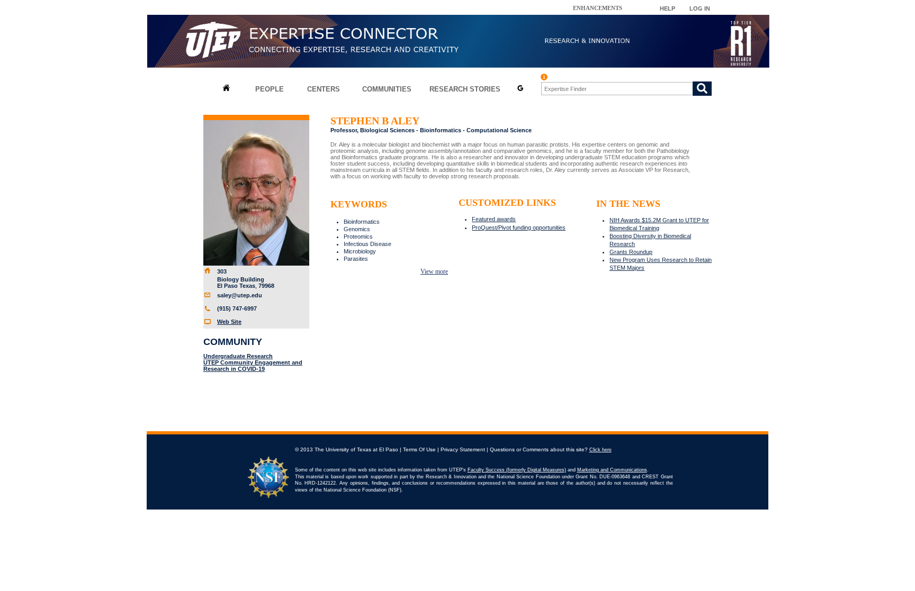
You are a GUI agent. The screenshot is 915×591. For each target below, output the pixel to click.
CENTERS (323, 89)
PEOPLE (269, 89)
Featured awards (494, 219)
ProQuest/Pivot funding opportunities (519, 227)
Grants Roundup (630, 252)
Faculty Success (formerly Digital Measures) (517, 469)
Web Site (229, 322)
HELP (667, 8)
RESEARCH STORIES (464, 89)
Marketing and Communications (612, 469)
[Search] (702, 88)
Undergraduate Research (238, 356)
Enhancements (597, 8)
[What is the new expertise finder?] (544, 77)
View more (434, 271)
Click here (600, 449)
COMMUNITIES (386, 89)
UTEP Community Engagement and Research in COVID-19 (252, 365)
